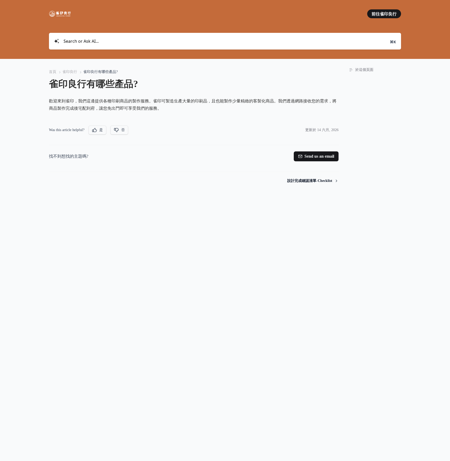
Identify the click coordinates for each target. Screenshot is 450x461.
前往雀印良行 (384, 14)
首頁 (52, 72)
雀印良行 (70, 72)
